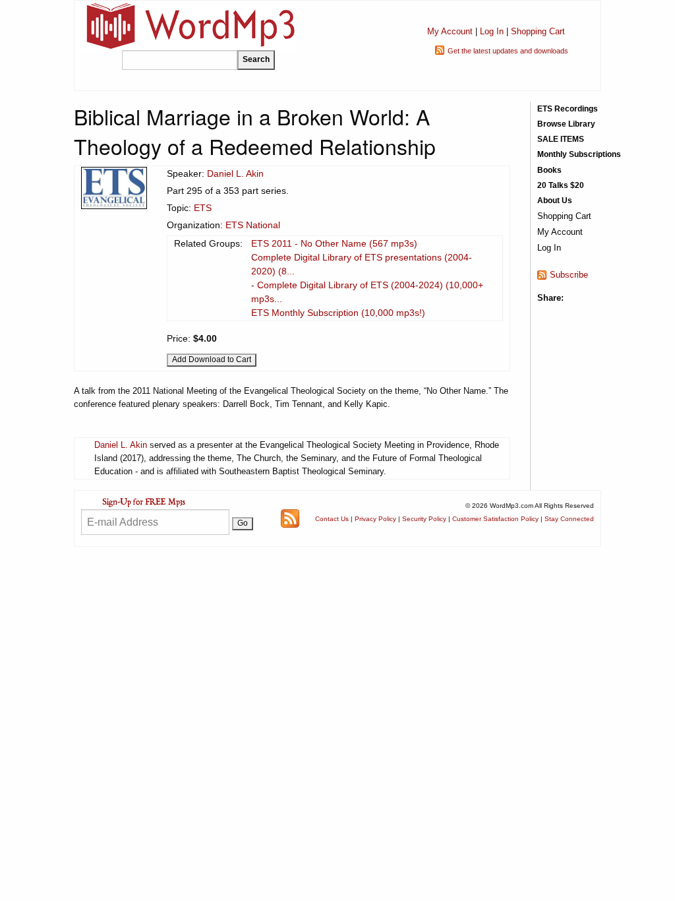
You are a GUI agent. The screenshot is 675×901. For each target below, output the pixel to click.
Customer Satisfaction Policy (495, 518)
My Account (450, 31)
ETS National (252, 225)
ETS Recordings (567, 108)
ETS (203, 207)
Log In (492, 31)
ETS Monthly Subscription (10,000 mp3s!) (338, 312)
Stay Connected (569, 518)
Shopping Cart (538, 31)
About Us (554, 200)
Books (549, 170)
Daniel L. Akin (235, 173)
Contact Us (332, 518)
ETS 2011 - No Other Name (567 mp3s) (334, 243)
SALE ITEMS (560, 139)
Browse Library (566, 124)
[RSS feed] (290, 517)
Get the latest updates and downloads (508, 51)
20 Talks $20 (560, 185)
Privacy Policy (375, 518)
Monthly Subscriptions (579, 154)
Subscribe (569, 275)
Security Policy (424, 518)
